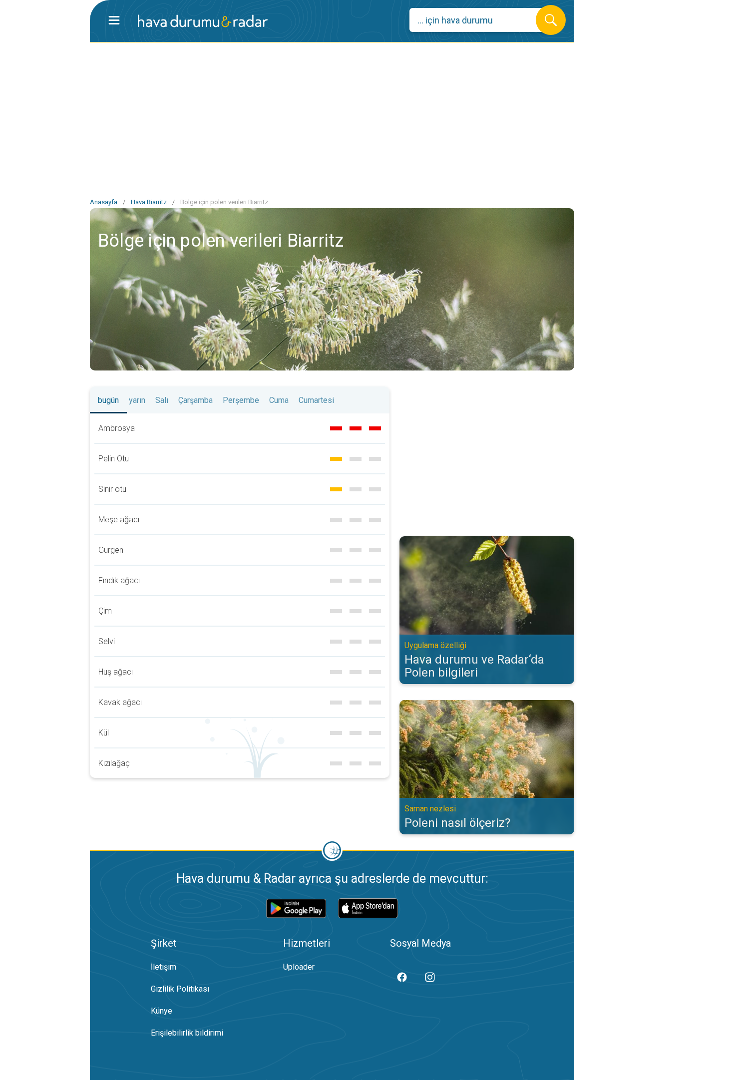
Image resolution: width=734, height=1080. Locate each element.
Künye (161, 1011)
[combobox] (480, 20)
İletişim (163, 967)
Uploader (299, 967)
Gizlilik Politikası (180, 989)
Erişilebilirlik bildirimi (187, 1033)
